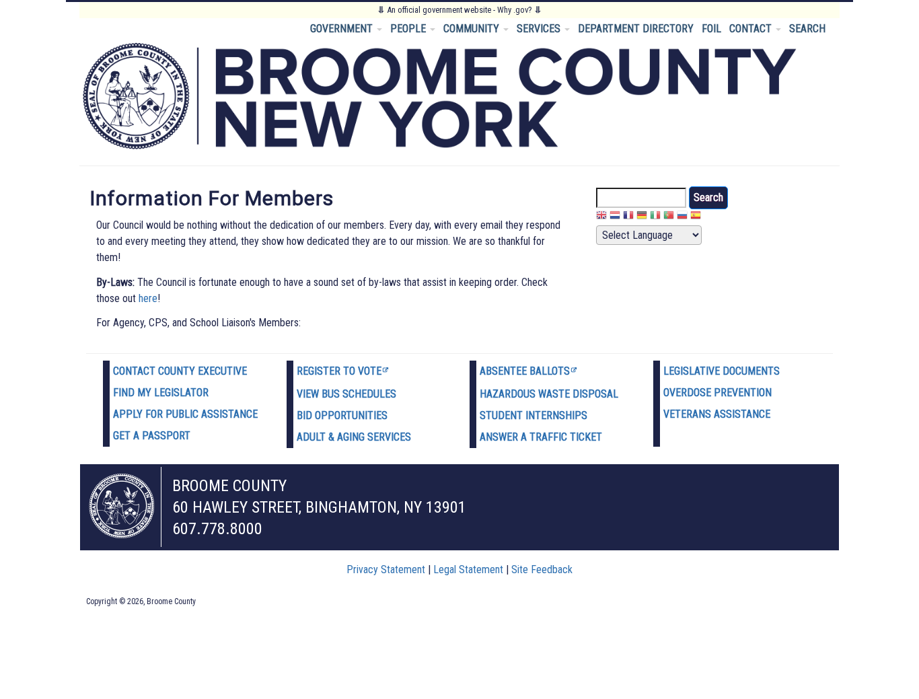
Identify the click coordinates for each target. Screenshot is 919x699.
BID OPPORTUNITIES (342, 415)
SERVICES (540, 28)
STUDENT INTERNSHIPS (533, 415)
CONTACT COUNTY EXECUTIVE (180, 371)
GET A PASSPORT (151, 435)
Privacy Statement (385, 569)
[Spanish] (695, 217)
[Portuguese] (668, 217)
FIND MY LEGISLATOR (161, 392)
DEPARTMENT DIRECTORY (636, 28)
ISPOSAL (598, 394)
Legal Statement (468, 569)
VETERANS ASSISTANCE (716, 414)
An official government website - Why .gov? (459, 10)
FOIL (711, 28)
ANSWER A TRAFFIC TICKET (541, 437)
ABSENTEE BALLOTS (525, 371)
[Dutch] (615, 217)
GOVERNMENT (342, 28)
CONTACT (751, 28)
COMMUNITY (472, 28)
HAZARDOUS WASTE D (529, 394)
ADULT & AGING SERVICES (354, 437)
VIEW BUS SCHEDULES (346, 394)
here (148, 298)
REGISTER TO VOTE (339, 371)
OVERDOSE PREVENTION (717, 392)
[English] (601, 217)
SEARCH (807, 28)
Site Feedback (542, 569)
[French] (628, 217)
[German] (641, 217)
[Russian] (682, 217)
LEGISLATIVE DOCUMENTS (721, 371)
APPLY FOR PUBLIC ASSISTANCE (185, 414)
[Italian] (655, 217)
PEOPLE (409, 28)
